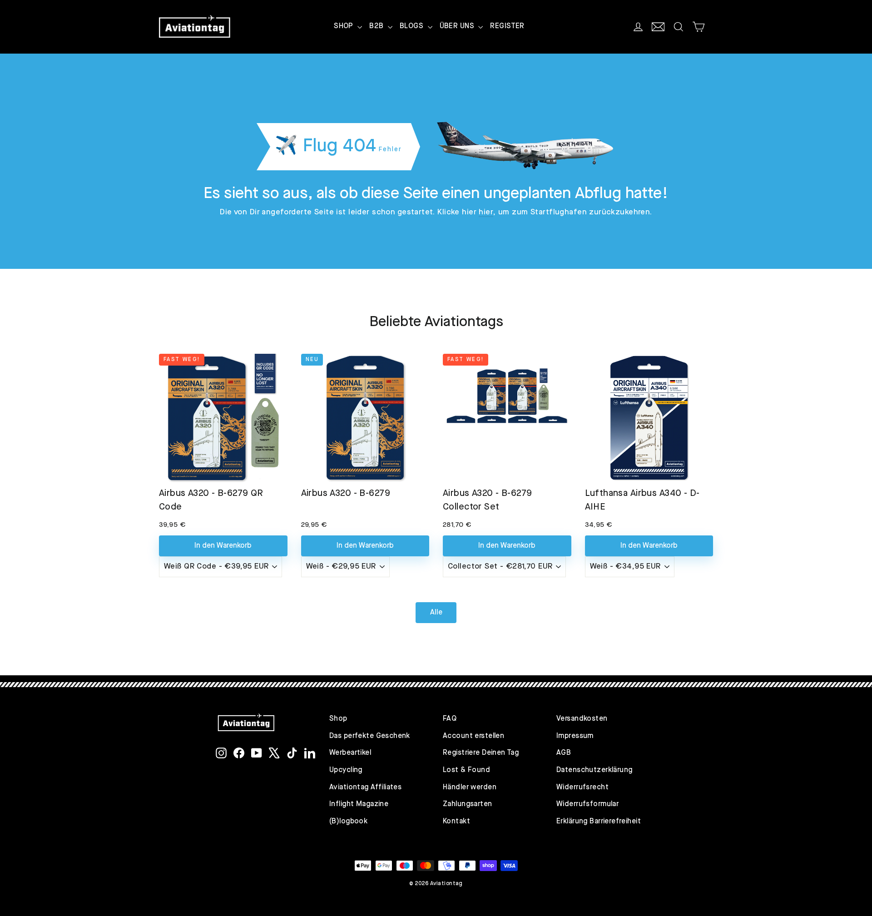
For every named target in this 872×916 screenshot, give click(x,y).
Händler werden (469, 787)
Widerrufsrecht (582, 787)
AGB (563, 753)
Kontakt (456, 821)
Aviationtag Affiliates (365, 787)
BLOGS (413, 26)
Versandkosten (582, 719)
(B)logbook (348, 821)
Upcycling (345, 770)
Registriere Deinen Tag (481, 753)
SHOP (344, 26)
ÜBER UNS (458, 26)
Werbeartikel (350, 753)
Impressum (575, 736)
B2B (377, 26)
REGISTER (507, 26)
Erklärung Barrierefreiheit (598, 821)
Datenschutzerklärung (594, 770)
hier (486, 212)
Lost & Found (466, 770)
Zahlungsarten (467, 804)
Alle (436, 612)
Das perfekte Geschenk (369, 736)
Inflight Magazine (358, 804)
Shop (338, 719)
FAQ (449, 719)
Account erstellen (473, 736)
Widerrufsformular (587, 804)
